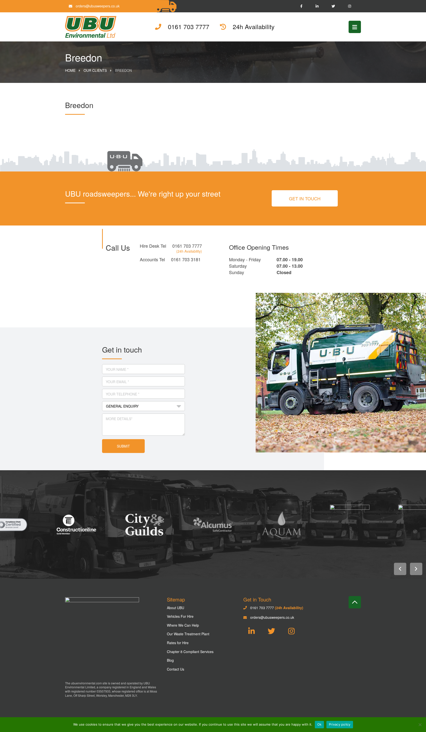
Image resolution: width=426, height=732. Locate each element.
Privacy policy (340, 724)
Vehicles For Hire (180, 616)
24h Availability (253, 27)
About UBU (175, 607)
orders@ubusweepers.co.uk (97, 5)
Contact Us (175, 669)
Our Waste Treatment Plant (188, 633)
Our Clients (95, 70)
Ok (319, 724)
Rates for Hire (178, 642)
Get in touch (304, 198)
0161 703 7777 (187, 246)
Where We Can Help (183, 625)
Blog (170, 660)
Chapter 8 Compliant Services (190, 651)
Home (70, 70)
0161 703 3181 (186, 259)
